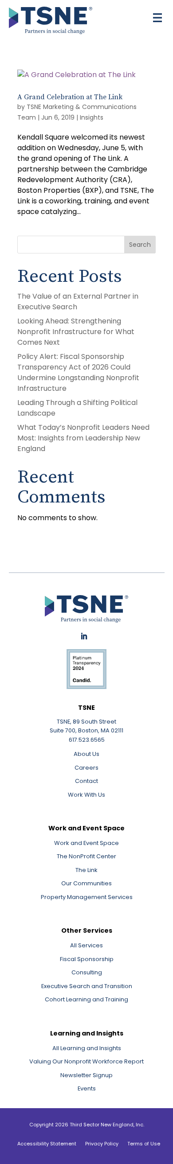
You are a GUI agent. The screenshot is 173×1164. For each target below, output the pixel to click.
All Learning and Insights (86, 1048)
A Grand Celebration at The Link (69, 97)
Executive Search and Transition (86, 986)
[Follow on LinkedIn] (84, 636)
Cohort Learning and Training (86, 999)
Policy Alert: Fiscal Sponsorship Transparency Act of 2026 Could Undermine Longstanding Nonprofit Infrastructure (78, 372)
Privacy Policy (101, 1143)
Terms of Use (143, 1143)
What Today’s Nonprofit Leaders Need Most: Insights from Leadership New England (83, 438)
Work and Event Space (86, 843)
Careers (86, 767)
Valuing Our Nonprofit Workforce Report (86, 1061)
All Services (86, 945)
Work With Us (86, 794)
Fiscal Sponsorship (87, 959)
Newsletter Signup (86, 1075)
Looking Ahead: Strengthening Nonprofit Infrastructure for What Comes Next (75, 331)
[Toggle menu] (157, 17)
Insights (91, 117)
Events (87, 1088)
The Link (86, 870)
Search (140, 244)
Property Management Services (87, 897)
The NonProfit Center (86, 856)
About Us (86, 754)
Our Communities (86, 883)
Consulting (86, 972)
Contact (86, 781)
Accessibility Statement (46, 1143)
